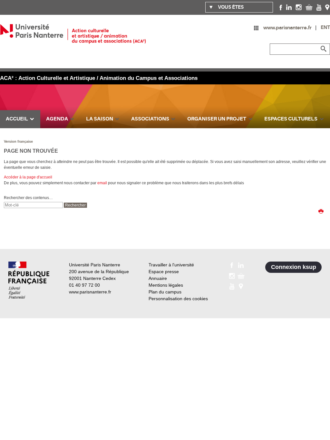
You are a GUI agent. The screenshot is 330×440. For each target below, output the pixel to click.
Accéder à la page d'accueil (28, 177)
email (102, 183)
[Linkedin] (289, 7)
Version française (18, 141)
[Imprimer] (321, 212)
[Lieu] (327, 7)
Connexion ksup (293, 267)
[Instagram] (299, 7)
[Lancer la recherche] (323, 49)
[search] (33, 205)
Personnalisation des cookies (178, 298)
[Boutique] (309, 7)
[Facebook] (280, 7)
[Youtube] (318, 7)
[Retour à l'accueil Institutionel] (28, 280)
